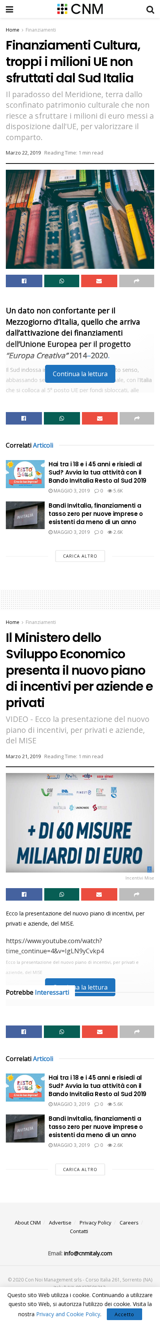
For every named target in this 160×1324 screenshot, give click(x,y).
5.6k (117, 490)
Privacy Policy (95, 1222)
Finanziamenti (41, 30)
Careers (129, 1222)
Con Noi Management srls (53, 1279)
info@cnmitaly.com (88, 1253)
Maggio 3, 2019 (71, 490)
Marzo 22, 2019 (23, 152)
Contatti (79, 1231)
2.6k (117, 532)
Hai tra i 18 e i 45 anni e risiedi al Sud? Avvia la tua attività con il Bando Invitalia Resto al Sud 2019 (97, 472)
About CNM (28, 1222)
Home (12, 30)
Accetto (124, 1314)
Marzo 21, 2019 (23, 756)
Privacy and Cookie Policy (68, 1314)
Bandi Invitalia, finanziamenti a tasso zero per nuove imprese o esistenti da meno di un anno (96, 513)
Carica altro (80, 556)
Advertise (60, 1222)
